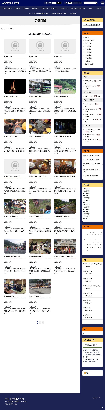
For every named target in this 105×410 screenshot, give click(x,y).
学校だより (45, 8)
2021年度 (86, 200)
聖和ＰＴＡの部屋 (89, 64)
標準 (70, 3)
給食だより (54, 8)
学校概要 (17, 8)
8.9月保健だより (92, 96)
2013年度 (86, 218)
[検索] (96, 2)
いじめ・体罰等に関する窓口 (91, 25)
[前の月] (83, 232)
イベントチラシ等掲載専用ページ (38, 13)
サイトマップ (96, 398)
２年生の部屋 (88, 46)
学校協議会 (35, 8)
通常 (50, 3)
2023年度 (86, 196)
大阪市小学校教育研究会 (90, 350)
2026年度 (86, 189)
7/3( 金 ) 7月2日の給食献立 (90, 176)
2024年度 (86, 193)
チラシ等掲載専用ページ (90, 359)
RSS (87, 373)
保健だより (64, 8)
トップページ (8, 8)
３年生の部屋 (88, 49)
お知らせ (91, 8)
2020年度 (86, 202)
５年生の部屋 (88, 55)
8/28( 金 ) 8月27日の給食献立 (91, 156)
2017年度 (86, 209)
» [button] (42, 323)
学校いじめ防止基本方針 (59, 13)
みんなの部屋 (88, 61)
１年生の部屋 (88, 43)
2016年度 (86, 212)
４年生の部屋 (88, 52)
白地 (54, 3)
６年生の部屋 (88, 58)
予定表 (99, 8)
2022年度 (86, 198)
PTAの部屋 (73, 13)
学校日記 (26, 8)
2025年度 (86, 191)
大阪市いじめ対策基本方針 (91, 352)
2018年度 (86, 207)
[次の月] (101, 232)
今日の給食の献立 (89, 40)
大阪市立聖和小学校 (89, 362)
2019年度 (86, 205)
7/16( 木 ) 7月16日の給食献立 (91, 160)
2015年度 (86, 214)
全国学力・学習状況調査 (78, 8)
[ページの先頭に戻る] (103, 408)
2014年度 (86, 216)
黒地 (59, 3)
